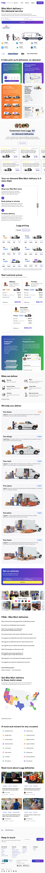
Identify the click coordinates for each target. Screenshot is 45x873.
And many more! (5, 399)
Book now (40, 2)
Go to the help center (16, 669)
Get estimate (3, 848)
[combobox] (12, 19)
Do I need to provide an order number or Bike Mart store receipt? (17, 634)
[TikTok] (22, 601)
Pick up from (6, 18)
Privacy (7, 869)
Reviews (34, 848)
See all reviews (22, 143)
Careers (34, 849)
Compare (3, 851)
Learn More (6, 352)
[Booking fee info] (8, 297)
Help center (24, 848)
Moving (13, 848)
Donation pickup (15, 854)
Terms (10, 869)
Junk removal (14, 855)
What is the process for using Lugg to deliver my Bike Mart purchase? (18, 621)
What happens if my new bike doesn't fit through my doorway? (16, 658)
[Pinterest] (8, 871)
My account (24, 849)
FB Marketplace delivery (16, 852)
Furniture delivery (15, 849)
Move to (27, 18)
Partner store (26, 230)
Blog (2, 852)
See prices (22, 22)
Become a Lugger (4, 855)
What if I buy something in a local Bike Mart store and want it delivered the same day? (11, 629)
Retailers (27, 2)
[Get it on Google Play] (26, 866)
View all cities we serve (6, 718)
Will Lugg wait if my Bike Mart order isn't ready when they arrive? (17, 641)
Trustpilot (3, 863)
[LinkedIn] (13, 871)
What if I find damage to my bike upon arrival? (12, 649)
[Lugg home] (3, 3)
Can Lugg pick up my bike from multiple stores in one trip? (15, 662)
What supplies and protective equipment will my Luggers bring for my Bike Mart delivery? (12, 653)
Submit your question (5, 669)
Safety (23, 852)
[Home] (2, 830)
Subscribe (40, 839)
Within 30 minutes (12, 80)
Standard (19, 230)
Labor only (14, 857)
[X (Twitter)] (26, 601)
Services (15, 2)
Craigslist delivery (15, 851)
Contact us (24, 851)
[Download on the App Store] (19, 866)
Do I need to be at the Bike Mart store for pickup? (13, 625)
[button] (22, 153)
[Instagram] (16, 601)
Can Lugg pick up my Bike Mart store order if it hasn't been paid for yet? (18, 638)
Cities (22, 2)
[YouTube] (29, 601)
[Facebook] (19, 601)
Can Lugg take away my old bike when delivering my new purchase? (17, 645)
